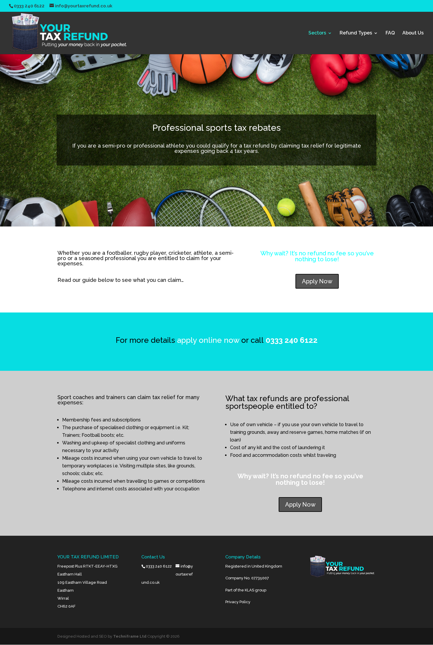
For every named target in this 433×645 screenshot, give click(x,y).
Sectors (317, 33)
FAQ (390, 33)
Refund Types (356, 33)
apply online (199, 340)
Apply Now (317, 281)
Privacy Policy (237, 602)
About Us (413, 33)
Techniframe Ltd (129, 636)
